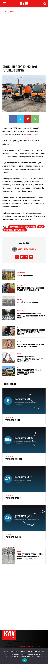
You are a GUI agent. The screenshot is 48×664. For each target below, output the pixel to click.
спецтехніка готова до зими (14, 230)
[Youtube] (31, 257)
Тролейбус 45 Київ (13, 536)
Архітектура (21, 273)
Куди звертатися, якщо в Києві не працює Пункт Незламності (30, 289)
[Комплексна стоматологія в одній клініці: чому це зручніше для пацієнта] (8, 331)
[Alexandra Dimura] (15, 249)
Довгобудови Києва (25, 275)
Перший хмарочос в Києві (27, 302)
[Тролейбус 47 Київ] (24, 479)
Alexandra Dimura (27, 249)
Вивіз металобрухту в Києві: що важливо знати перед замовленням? (29, 372)
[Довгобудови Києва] (8, 274)
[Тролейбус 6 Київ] (24, 401)
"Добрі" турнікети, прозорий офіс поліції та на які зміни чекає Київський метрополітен (30, 556)
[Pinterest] (27, 119)
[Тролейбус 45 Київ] (24, 518)
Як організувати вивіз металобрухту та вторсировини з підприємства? (30, 358)
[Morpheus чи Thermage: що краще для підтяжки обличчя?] (8, 344)
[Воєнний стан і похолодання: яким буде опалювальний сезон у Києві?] (8, 314)
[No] (45, 656)
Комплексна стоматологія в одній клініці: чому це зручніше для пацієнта (31, 332)
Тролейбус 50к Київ (13, 459)
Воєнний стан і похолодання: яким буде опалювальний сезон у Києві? (31, 315)
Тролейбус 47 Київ (13, 497)
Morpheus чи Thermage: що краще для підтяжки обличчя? (30, 345)
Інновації (20, 285)
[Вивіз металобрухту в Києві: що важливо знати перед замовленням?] (8, 371)
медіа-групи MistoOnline (30, 646)
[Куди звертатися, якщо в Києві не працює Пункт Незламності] (8, 288)
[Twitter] (20, 119)
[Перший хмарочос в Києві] (8, 301)
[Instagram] (22, 257)
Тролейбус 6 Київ (12, 420)
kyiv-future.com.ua (31, 134)
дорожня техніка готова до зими (22, 226)
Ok (25, 660)
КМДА (41, 226)
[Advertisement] (24, 38)
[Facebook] (13, 119)
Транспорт (9, 417)
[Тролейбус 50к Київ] (24, 440)
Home (4, 11)
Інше (12, 11)
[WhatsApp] (35, 119)
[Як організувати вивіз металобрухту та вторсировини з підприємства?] (8, 357)
